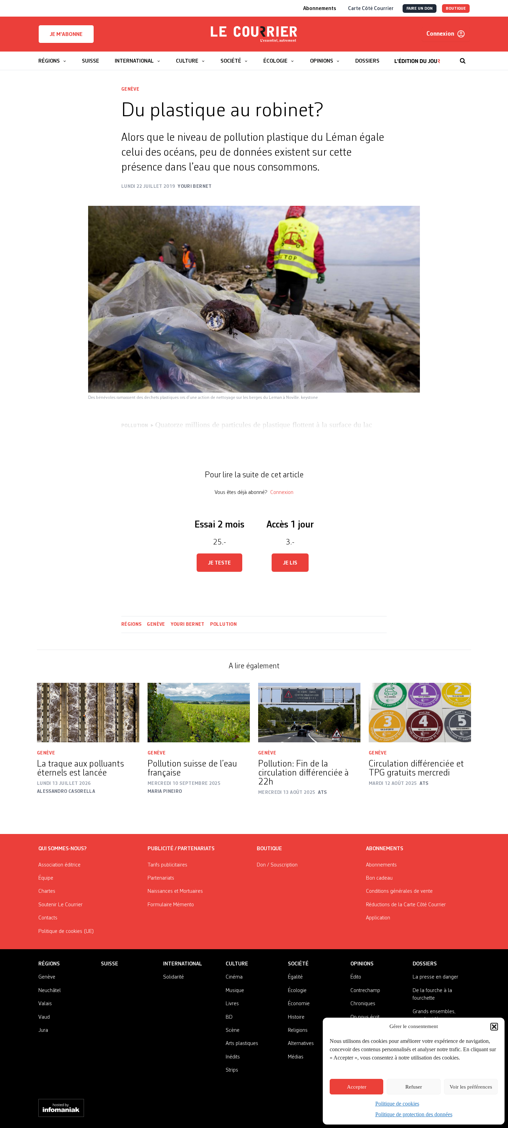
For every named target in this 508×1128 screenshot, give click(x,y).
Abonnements (381, 865)
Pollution (223, 624)
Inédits (233, 1057)
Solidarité (173, 977)
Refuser (413, 1087)
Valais (45, 1004)
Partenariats (161, 878)
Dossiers (425, 964)
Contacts (47, 918)
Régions (131, 624)
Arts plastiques (242, 1043)
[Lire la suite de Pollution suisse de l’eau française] (199, 713)
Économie (299, 1004)
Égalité (295, 977)
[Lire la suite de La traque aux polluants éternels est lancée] (88, 713)
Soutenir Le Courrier (60, 905)
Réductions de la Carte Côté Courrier (406, 905)
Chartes (46, 891)
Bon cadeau (379, 878)
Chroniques (362, 1004)
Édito (355, 977)
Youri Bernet (188, 624)
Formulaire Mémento (171, 905)
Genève (130, 89)
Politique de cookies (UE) (66, 931)
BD (229, 1017)
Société (298, 964)
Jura (43, 1030)
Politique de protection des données (413, 1114)
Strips (232, 1070)
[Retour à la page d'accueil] (254, 34)
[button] (494, 1026)
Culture (237, 964)
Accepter (356, 1087)
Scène (232, 1030)
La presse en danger (435, 977)
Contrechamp (365, 990)
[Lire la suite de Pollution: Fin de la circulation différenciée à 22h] (309, 713)
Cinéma (234, 977)
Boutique (269, 849)
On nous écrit (364, 1017)
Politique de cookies (397, 1104)
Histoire (296, 1017)
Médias (295, 1057)
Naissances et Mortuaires (175, 891)
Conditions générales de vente (399, 891)
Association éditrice (59, 865)
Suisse (109, 964)
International (182, 964)
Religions (298, 1030)
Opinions (362, 964)
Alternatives (301, 1043)
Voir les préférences (471, 1087)
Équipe (45, 878)
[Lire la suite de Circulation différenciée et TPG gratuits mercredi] (420, 713)
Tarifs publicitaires (167, 865)
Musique (235, 990)
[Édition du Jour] (417, 57)
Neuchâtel (49, 990)
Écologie (297, 990)
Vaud (44, 1017)
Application (378, 918)
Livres (232, 1004)
